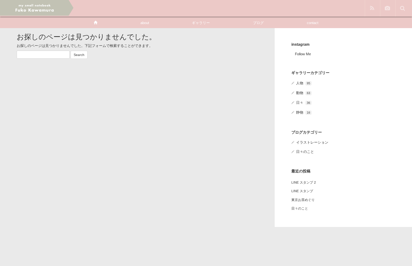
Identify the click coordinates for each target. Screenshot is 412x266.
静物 (303, 112)
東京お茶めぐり (303, 200)
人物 (303, 83)
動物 (303, 93)
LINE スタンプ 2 (303, 182)
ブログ (258, 23)
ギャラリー (201, 23)
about (144, 23)
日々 (303, 102)
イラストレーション (312, 142)
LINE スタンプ (302, 191)
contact (312, 23)
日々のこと (305, 152)
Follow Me (303, 54)
